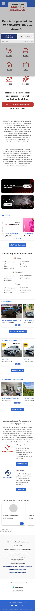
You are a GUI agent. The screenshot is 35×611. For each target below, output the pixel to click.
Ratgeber (5, 609)
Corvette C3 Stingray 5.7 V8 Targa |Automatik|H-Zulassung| (11, 320)
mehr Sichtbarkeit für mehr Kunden (18, 442)
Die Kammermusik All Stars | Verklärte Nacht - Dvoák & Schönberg (11, 234)
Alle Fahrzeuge (17, 370)
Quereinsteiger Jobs (10, 288)
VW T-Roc (5, 359)
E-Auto (7, 264)
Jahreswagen (25, 261)
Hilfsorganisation (22, 463)
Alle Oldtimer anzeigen (17, 331)
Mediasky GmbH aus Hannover (12, 437)
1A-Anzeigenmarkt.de (17, 590)
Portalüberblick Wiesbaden (17, 563)
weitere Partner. (13, 435)
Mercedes (24, 266)
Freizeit (25, 84)
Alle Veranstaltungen (17, 245)
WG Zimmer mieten (26, 275)
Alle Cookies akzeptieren (9, 36)
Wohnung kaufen (26, 278)
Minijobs (7, 290)
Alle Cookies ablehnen (25, 37)
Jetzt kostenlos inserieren (17, 104)
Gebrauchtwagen (9, 262)
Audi (22, 264)
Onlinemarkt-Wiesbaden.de (10, 566)
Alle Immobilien (17, 409)
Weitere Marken (9, 268)
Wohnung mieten (9, 276)
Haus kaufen (8, 280)
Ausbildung (24, 292)
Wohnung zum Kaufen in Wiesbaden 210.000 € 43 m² (11, 398)
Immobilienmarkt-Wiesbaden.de (17, 569)
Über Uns (22, 609)
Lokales (16, 609)
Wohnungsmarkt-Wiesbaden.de (17, 572)
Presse (11, 609)
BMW (6, 266)
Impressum (29, 609)
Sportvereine (20, 489)
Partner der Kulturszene (20, 433)
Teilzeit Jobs (24, 287)
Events (26, 186)
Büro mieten (8, 278)
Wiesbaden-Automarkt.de (25, 566)
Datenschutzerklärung (28, 41)
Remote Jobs (8, 292)
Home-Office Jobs (26, 290)
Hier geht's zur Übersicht (17, 559)
